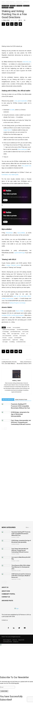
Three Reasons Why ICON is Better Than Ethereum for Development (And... (21, 567)
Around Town (26, 5)
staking (21, 339)
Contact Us (15, 641)
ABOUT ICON (6, 591)
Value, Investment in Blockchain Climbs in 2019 (24, 362)
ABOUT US (5, 587)
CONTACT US (6, 597)
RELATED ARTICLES (8, 399)
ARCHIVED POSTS (7, 600)
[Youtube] (25, 628)
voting (3, 333)
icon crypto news (15, 333)
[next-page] (5, 429)
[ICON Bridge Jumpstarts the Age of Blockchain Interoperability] (6, 414)
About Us (15, 640)
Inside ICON (19, 1)
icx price (10, 337)
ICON (8, 333)
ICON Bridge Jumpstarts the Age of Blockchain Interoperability (20, 414)
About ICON (21, 640)
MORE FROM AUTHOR (21, 399)
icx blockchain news (21, 341)
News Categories (10, 1)
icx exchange (5, 331)
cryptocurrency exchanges (8, 329)
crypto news (15, 339)
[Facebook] (3, 24)
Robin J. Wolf (6, 20)
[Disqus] (16, 453)
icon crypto (5, 341)
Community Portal (7, 641)
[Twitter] (7, 24)
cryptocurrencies (6, 339)
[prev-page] (3, 429)
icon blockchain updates (22, 329)
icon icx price (23, 335)
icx (27, 333)
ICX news (4, 337)
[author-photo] (16, 378)
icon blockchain (17, 337)
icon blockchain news (15, 331)
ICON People (19, 5)
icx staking (11, 341)
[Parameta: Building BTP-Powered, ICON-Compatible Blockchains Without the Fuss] (6, 406)
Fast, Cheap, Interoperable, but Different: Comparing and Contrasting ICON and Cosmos (21, 422)
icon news (15, 335)
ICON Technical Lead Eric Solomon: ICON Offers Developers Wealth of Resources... (21, 575)
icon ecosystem (16, 327)
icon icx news (25, 331)
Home (3, 1)
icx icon (23, 333)
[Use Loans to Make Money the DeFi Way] (6, 559)
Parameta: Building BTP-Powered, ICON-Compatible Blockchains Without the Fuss (20, 406)
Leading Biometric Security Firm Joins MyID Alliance (9, 362)
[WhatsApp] (12, 24)
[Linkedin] (16, 24)
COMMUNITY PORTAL (8, 594)
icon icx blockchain (6, 335)
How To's (11, 7)
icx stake (9, 327)
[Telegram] (20, 24)
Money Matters (5, 7)
